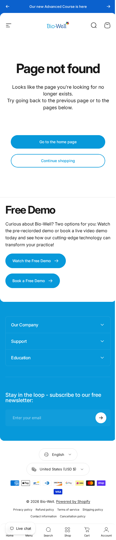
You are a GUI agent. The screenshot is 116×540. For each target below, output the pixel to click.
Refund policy (42, 509)
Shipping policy (90, 509)
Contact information (42, 516)
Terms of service (66, 509)
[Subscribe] (96, 417)
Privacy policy (20, 509)
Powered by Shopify (71, 501)
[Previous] (7, 6)
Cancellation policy (71, 516)
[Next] (108, 6)
